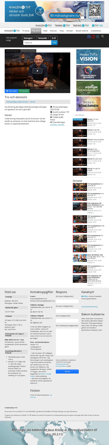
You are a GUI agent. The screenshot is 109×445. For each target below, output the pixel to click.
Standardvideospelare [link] (12, 51)
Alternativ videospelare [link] (28, 51)
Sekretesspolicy (61, 364)
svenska (61, 125)
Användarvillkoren (61, 366)
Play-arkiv (36, 31)
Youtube (93, 37)
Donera (25, 91)
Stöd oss (53, 31)
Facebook (89, 37)
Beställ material (82, 31)
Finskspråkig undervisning (17, 102)
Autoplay (79, 115)
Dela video (12, 91)
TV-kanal (25, 31)
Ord (102, 37)
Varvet (32, 102)
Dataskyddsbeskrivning (89, 307)
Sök (54, 42)
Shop (62, 31)
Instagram (98, 37)
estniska (53, 125)
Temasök (42, 38)
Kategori (28, 38)
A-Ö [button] (54, 38)
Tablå (45, 31)
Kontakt (70, 31)
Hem (13, 31)
